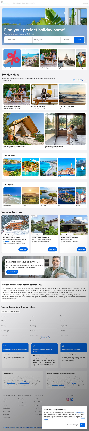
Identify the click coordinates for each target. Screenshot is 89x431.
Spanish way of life (24, 383)
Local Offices (6, 408)
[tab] (10, 311)
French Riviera (11, 383)
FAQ (4, 402)
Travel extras (6, 411)
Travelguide (6, 414)
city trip (74, 383)
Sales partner (22, 405)
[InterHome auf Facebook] (71, 399)
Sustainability (6, 417)
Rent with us (21, 399)
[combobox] (19, 40)
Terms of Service (38, 402)
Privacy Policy (37, 405)
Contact (5, 405)
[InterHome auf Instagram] (67, 399)
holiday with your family (58, 385)
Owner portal (21, 402)
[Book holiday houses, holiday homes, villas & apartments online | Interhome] (22, 427)
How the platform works (40, 411)
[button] (46, 40)
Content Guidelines (39, 414)
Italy (25, 381)
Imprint (36, 399)
